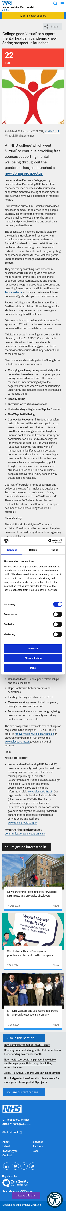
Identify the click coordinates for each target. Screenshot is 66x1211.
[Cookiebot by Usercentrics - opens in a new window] (48, 541)
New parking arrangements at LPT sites (27, 1044)
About (5, 1142)
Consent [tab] (12, 550)
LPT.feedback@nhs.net (15, 1119)
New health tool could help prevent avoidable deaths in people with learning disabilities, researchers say (30, 1063)
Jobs (35, 1151)
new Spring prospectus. (24, 173)
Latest (6, 1146)
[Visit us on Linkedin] (6, 1166)
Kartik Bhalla (52, 131)
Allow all (33, 648)
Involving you (9, 1151)
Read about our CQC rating (17, 1191)
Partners (38, 1146)
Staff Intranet (10, 1132)
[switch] (57, 614)
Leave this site (26, 1195)
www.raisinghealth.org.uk (22, 822)
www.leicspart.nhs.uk (17, 741)
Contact (7, 1155)
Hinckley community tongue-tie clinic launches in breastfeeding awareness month (32, 1052)
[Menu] (62, 3)
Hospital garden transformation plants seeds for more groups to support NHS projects (31, 1080)
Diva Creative (33, 1204)
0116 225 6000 (10, 1124)
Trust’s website (13, 292)
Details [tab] (33, 550)
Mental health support (33, 15)
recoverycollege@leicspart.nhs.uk (34, 734)
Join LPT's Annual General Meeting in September (32, 1073)
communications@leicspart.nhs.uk (25, 833)
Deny (33, 667)
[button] (55, 1200)
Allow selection (33, 658)
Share (54, 26)
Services (38, 1142)
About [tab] (54, 550)
